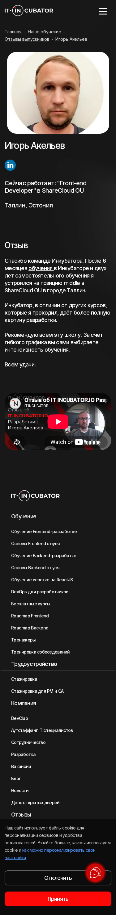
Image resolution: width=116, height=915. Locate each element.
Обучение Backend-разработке (43, 555)
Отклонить (58, 878)
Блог (15, 778)
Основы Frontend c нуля (35, 543)
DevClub (19, 718)
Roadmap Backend (29, 627)
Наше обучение (44, 31)
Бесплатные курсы (30, 603)
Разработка (23, 754)
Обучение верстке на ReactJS (42, 579)
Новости (19, 790)
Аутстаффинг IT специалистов (42, 730)
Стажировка (24, 679)
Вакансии (21, 766)
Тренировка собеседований (40, 651)
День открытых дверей (35, 802)
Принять (58, 899)
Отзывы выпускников (27, 39)
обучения (41, 268)
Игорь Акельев (71, 39)
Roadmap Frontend (30, 615)
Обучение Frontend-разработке (44, 531)
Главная (13, 31)
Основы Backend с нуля (35, 567)
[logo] (29, 11)
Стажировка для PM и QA (37, 691)
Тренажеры (23, 639)
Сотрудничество (28, 742)
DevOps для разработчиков (39, 591)
